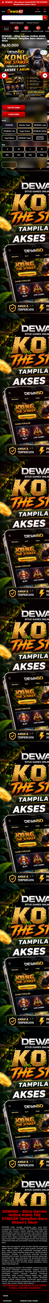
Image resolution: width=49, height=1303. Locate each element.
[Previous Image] (4, 75)
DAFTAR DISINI (14, 108)
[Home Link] (15, 11)
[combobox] (22, 17)
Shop (3, 11)
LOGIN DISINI (13, 114)
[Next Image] (45, 75)
